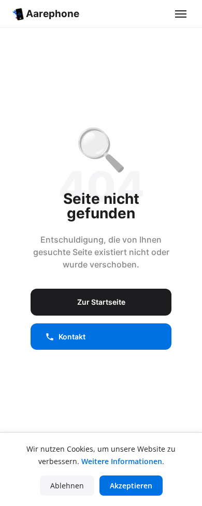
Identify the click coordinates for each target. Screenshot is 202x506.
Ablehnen (67, 485)
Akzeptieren (131, 485)
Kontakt (72, 336)
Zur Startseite (101, 301)
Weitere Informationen (121, 461)
